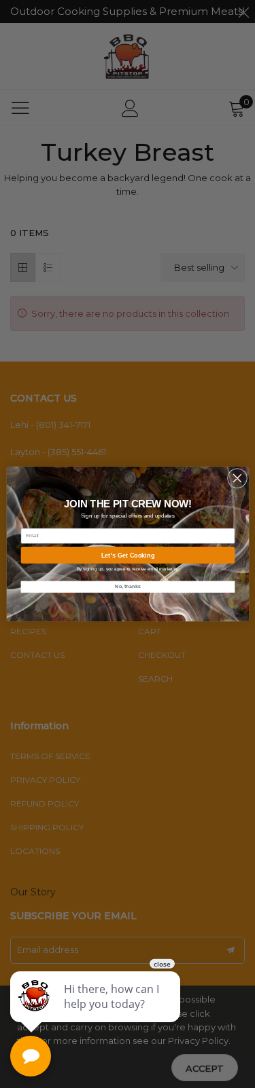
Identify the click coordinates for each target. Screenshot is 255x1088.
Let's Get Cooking (127, 554)
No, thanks (128, 586)
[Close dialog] (237, 478)
